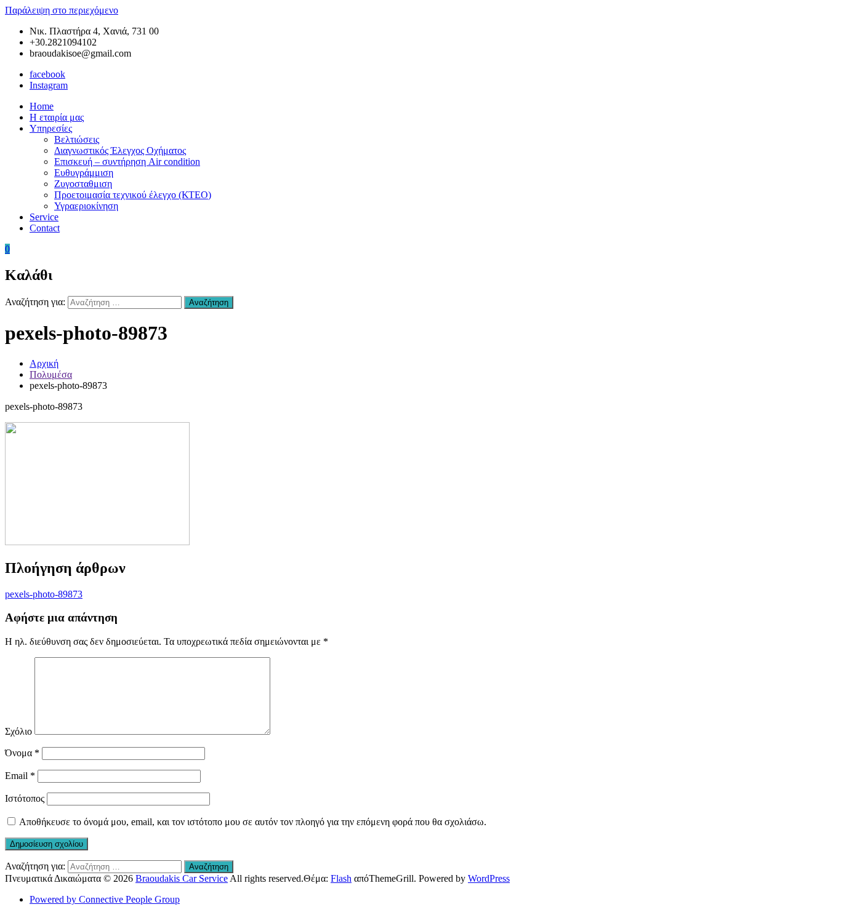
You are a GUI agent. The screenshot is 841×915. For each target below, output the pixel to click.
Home (42, 106)
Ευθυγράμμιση (83, 172)
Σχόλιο (18, 731)
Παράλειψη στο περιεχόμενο (61, 10)
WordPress (489, 878)
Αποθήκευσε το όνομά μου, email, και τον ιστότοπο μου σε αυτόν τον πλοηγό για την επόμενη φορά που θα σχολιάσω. (252, 822)
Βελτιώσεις (76, 139)
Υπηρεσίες (51, 128)
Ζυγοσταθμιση (83, 183)
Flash (341, 878)
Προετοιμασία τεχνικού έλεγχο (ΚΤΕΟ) (132, 195)
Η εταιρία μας (57, 117)
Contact (45, 228)
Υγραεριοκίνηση (86, 206)
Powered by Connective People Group (105, 899)
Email (20, 775)
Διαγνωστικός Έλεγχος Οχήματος (120, 150)
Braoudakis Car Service (181, 878)
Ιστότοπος (24, 798)
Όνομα (22, 753)
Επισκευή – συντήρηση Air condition (127, 161)
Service (44, 217)
